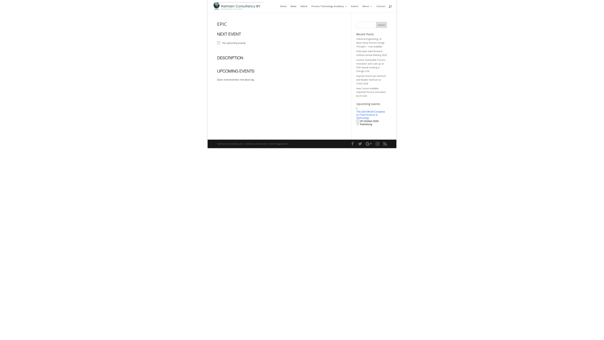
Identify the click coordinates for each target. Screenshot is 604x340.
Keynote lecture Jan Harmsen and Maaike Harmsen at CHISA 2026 (371, 79)
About (365, 6)
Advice (303, 6)
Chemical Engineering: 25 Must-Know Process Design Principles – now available (370, 42)
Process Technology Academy (327, 6)
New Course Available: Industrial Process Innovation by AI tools (371, 92)
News (293, 6)
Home (283, 6)
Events (354, 6)
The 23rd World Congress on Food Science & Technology (370, 114)
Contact (380, 6)
